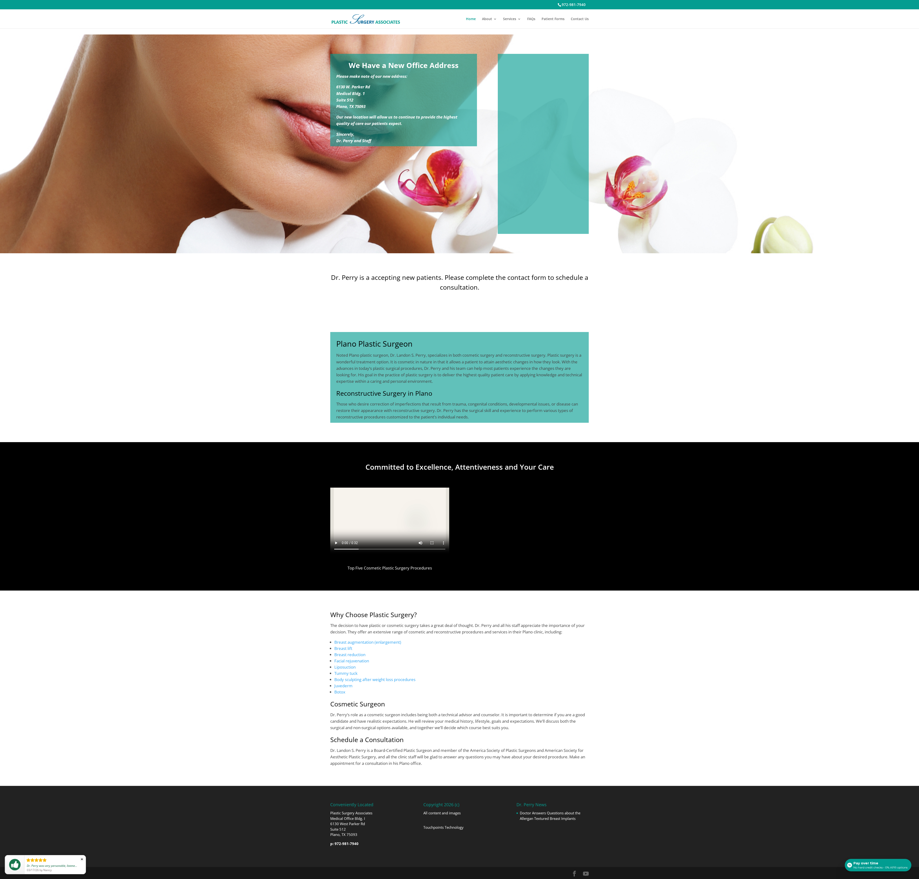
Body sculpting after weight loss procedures (374, 679)
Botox (339, 692)
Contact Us (580, 19)
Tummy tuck (346, 673)
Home (471, 19)
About (487, 19)
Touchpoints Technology (443, 827)
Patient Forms (553, 19)
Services (509, 19)
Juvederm (343, 685)
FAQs (531, 19)
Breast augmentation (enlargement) (367, 642)
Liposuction (345, 667)
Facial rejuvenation (351, 661)
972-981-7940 (574, 4)
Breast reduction (349, 654)
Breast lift (343, 648)
